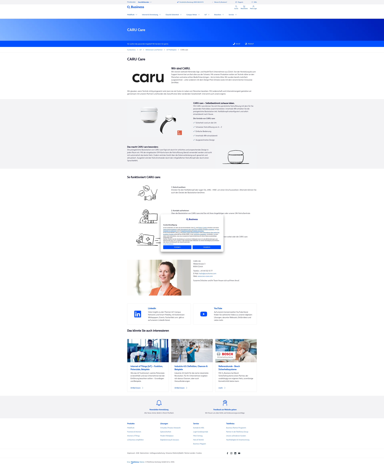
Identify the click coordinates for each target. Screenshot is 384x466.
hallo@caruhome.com (207, 273)
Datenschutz (144, 453)
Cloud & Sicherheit (172, 15)
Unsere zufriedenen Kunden (236, 436)
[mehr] (236, 389)
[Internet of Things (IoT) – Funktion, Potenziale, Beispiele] (148, 366)
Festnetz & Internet (134, 432)
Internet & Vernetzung (150, 15)
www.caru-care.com (205, 276)
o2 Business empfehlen (135, 440)
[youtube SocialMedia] (239, 453)
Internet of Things (133, 436)
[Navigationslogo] (135, 7)
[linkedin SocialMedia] (236, 453)
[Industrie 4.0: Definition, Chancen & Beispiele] (192, 366)
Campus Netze (191, 15)
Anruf (238, 44)
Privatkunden (131, 2)
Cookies (199, 453)
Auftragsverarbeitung (157, 453)
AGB (137, 453)
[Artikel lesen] (148, 389)
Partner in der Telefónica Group (237, 432)
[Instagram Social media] (232, 453)
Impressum (131, 453)
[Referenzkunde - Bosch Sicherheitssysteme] (236, 366)
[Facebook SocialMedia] (228, 453)
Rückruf (251, 44)
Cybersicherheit (165, 432)
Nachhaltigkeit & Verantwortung (237, 440)
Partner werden (189, 453)
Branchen (218, 15)
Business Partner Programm (236, 428)
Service (231, 15)
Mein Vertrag (197, 436)
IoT (205, 15)
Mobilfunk (131, 15)
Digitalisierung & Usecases (169, 440)
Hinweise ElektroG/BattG (175, 453)
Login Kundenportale (200, 432)
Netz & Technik (198, 440)
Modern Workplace (167, 436)
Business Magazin (199, 444)
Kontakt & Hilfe (198, 428)
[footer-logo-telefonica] (135, 462)
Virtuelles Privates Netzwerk (170, 428)
